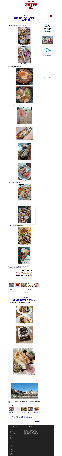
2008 (10, 454)
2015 (10, 445)
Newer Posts (11, 421)
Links (41, 10)
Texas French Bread (27, 417)
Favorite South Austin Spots (33, 10)
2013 (10, 447)
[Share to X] (26, 292)
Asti (31, 435)
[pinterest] (50, 45)
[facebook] (43, 45)
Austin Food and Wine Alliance (28, 434)
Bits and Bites (28, 429)
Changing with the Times (24, 300)
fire (18, 417)
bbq (29, 431)
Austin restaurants (14, 417)
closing (17, 417)
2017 (10, 442)
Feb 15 (12, 435)
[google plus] (46, 45)
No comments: (21, 416)
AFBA (30, 435)
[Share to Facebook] (27, 292)
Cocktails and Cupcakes (31, 436)
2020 (10, 438)
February (11, 431)
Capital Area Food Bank (27, 433)
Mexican (31, 430)
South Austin (23, 417)
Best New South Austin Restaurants (24, 19)
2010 (10, 451)
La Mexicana (20, 417)
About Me (24, 10)
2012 (10, 449)
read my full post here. (20, 105)
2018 (10, 441)
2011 (10, 450)
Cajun (35, 435)
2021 (10, 437)
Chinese (35, 431)
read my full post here (23, 25)
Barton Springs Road (35, 432)
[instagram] (48, 45)
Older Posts (37, 421)
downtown (32, 431)
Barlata (33, 435)
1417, (9, 105)
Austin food (27, 435)
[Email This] (24, 292)
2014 (10, 446)
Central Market (33, 433)
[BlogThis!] (25, 292)
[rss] (52, 45)
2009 (10, 453)
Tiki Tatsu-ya (20, 266)
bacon (37, 433)
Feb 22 (12, 432)
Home (20, 10)
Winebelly (31, 417)
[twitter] (44, 45)
